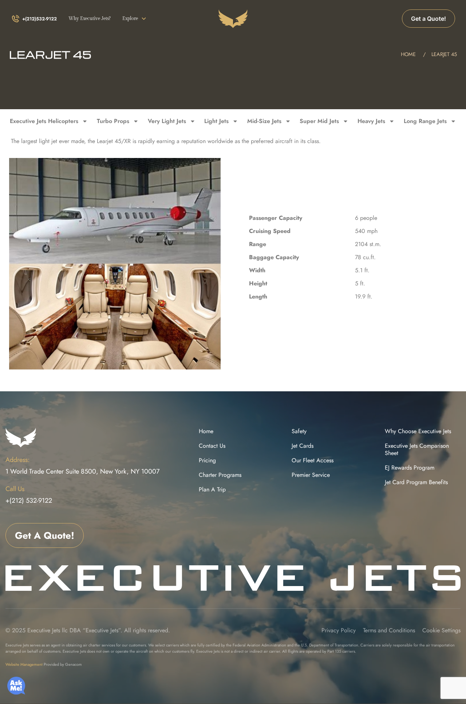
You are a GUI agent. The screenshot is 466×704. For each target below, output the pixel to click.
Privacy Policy (338, 630)
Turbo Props (113, 121)
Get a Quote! (428, 18)
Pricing (207, 460)
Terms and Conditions (389, 630)
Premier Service (311, 475)
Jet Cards (302, 446)
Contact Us (212, 446)
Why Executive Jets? (89, 18)
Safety (299, 431)
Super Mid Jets (319, 121)
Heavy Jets (371, 121)
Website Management (24, 664)
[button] (134, 18)
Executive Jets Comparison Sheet (417, 449)
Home (206, 431)
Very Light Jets (167, 121)
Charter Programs (220, 475)
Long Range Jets (425, 121)
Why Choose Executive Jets (418, 431)
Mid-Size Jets (264, 121)
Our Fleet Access (312, 460)
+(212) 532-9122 (28, 500)
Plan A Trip (212, 489)
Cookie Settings (441, 630)
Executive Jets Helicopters (44, 121)
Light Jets (216, 121)
